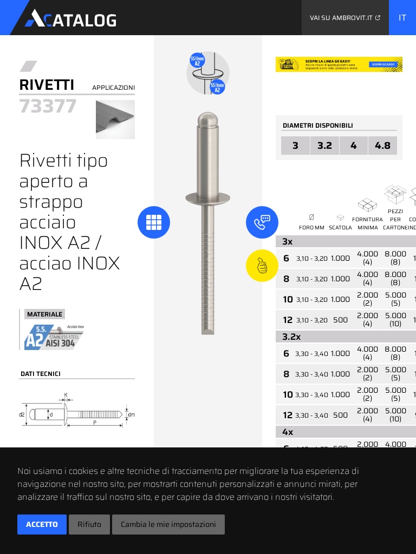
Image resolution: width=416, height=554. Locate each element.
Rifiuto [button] (89, 524)
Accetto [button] (42, 524)
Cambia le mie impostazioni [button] (168, 524)
